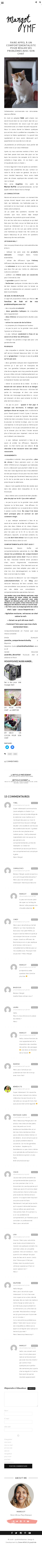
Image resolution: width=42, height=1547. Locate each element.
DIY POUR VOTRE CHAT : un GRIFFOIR (12, 709)
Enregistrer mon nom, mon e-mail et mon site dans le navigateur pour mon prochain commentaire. (8, 1451)
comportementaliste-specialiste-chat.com (19, 592)
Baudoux (21, 1388)
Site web (7, 1427)
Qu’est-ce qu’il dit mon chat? (21, 620)
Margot (23, 894)
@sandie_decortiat (12, 655)
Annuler (31, 1388)
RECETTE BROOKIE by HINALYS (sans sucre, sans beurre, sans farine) (21, 782)
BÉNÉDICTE (17, 1087)
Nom (6, 1410)
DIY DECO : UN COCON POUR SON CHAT (12, 735)
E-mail (7, 1418)
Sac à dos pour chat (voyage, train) (12, 683)
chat (10, 754)
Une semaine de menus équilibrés (21, 776)
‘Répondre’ (34, 803)
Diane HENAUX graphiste (27, 1542)
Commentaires (11, 761)
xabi (15, 754)
